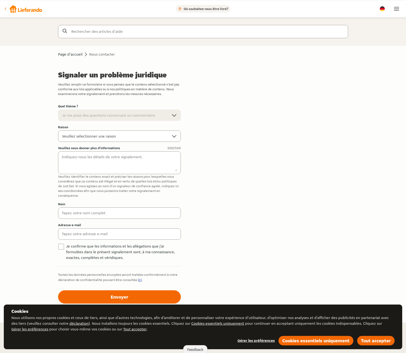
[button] (23, 9)
